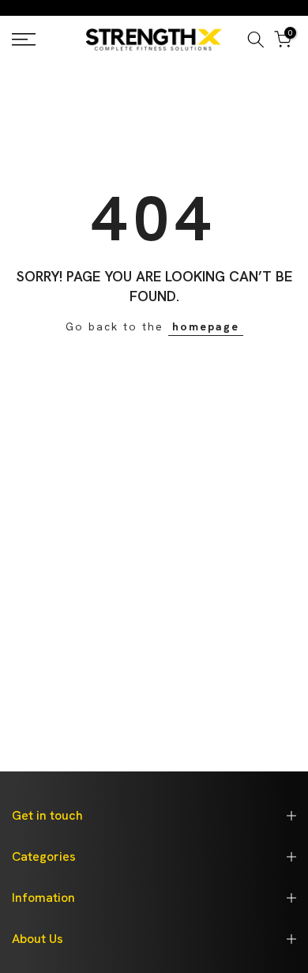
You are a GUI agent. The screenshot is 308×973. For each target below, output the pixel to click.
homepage (205, 326)
